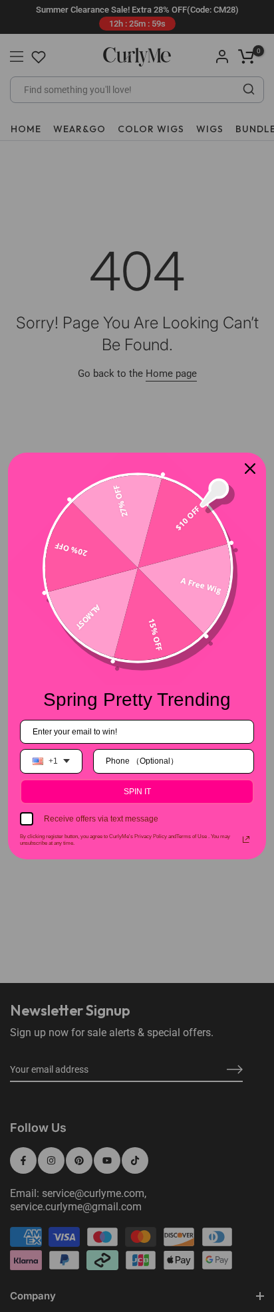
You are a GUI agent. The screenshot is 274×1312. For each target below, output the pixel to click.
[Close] (250, 469)
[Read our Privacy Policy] (246, 839)
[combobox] (51, 761)
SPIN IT (137, 791)
